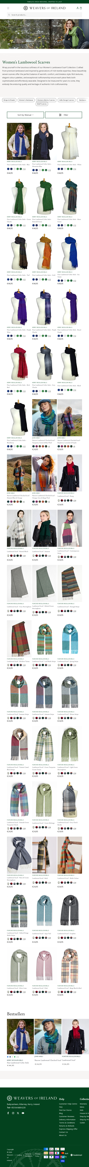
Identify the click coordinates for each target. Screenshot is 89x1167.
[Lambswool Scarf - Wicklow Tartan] (19, 638)
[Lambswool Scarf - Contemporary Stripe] (69, 528)
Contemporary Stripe (71, 500)
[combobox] (44, 14)
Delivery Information (67, 1119)
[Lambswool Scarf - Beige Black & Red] (69, 965)
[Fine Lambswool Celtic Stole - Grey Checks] (44, 362)
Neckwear (82, 100)
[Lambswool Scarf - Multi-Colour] (69, 855)
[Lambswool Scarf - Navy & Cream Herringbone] (19, 855)
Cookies (19, 1155)
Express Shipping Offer (68, 1129)
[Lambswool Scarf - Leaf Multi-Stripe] (44, 638)
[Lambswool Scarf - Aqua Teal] (44, 910)
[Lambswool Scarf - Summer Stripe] (19, 691)
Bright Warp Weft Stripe (58, 500)
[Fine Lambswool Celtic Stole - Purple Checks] (44, 307)
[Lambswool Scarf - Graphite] (69, 910)
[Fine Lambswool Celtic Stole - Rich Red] (19, 362)
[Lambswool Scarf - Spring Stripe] (69, 638)
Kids (81, 1110)
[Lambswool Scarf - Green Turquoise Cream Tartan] (44, 744)
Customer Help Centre (68, 1104)
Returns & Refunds (66, 1126)
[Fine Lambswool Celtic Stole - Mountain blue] (44, 141)
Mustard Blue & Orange (39, 446)
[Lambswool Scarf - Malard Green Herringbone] (44, 583)
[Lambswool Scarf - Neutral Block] (19, 528)
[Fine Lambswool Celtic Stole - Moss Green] (69, 196)
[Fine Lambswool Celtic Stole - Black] (69, 362)
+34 (74, 500)
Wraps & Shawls (9, 100)
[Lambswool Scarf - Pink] (44, 965)
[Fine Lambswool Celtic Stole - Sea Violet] (69, 251)
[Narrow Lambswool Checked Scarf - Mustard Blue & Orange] (19, 472)
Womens (83, 1104)
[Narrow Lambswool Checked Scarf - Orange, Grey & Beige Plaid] (44, 472)
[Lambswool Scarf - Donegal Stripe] (69, 583)
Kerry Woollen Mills (15, 1060)
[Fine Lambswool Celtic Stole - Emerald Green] (44, 196)
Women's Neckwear (26, 100)
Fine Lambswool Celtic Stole (18, 1062)
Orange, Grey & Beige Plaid (43, 446)
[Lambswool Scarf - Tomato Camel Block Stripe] (19, 744)
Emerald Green (20, 169)
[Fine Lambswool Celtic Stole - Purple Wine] (19, 307)
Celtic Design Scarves (66, 100)
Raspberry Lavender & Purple (36, 446)
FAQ (60, 1107)
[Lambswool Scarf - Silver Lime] (19, 965)
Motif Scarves (42, 104)
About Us (63, 1135)
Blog (61, 1113)
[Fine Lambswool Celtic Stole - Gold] (44, 251)
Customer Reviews (66, 1116)
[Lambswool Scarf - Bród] (44, 855)
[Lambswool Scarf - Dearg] (69, 472)
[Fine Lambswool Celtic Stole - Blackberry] (19, 417)
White (14, 169)
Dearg (62, 500)
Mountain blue (11, 169)
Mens (82, 1107)
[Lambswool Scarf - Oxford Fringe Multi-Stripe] (19, 910)
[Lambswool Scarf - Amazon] (44, 528)
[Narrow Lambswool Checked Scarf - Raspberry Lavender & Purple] (69, 417)
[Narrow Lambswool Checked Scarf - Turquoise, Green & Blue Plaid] (44, 417)
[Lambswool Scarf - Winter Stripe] (69, 691)
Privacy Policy (37, 1155)
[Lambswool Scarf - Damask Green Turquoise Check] (19, 799)
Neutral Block (65, 500)
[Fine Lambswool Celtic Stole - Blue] (19, 141)
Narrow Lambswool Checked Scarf (48, 1060)
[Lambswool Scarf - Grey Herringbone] (19, 583)
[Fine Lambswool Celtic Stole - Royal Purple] (69, 307)
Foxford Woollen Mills (71, 1056)
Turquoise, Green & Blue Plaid (33, 446)
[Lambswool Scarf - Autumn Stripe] (44, 691)
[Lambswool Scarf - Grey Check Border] (69, 799)
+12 (24, 169)
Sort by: (24, 115)
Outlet (82, 1122)
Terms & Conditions (67, 1122)
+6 (49, 446)
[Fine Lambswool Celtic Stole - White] (69, 141)
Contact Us (63, 1132)
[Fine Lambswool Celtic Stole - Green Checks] (19, 196)
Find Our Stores (65, 1110)
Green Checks (17, 169)
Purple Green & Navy (46, 446)
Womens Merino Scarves (46, 100)
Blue (8, 169)
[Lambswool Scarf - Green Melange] (44, 799)
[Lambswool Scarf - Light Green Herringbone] (69, 744)
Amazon (68, 500)
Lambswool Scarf (68, 1060)
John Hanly (39, 1056)
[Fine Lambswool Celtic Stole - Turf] (19, 251)
